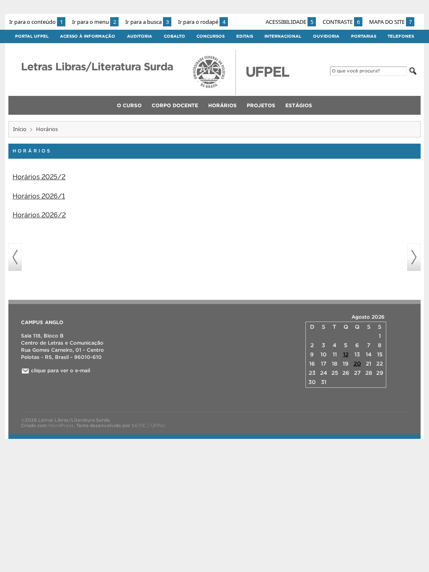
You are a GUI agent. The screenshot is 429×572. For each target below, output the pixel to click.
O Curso (129, 105)
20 (357, 364)
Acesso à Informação (87, 36)
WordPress (61, 425)
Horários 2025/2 (39, 176)
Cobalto (174, 36)
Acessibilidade (289, 22)
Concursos (210, 36)
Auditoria (139, 36)
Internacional (282, 36)
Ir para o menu (94, 22)
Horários (222, 105)
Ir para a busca (147, 22)
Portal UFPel (32, 36)
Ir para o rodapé (201, 22)
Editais (244, 36)
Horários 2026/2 (39, 214)
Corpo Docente (175, 105)
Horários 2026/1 (39, 195)
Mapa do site (390, 22)
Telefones (401, 36)
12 (346, 354)
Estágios (298, 105)
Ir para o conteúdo (36, 22)
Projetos (261, 105)
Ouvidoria (326, 36)
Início (19, 129)
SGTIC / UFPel (148, 425)
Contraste (341, 22)
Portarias (363, 36)
